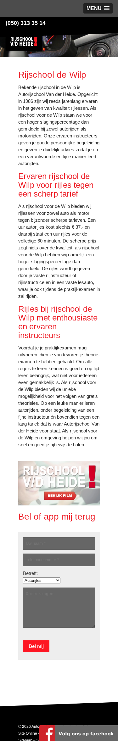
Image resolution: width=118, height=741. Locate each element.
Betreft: (30, 573)
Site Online (27, 733)
